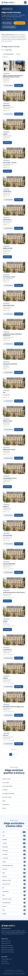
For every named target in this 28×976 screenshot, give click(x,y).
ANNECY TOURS (7, 421)
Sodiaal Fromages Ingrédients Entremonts (12, 334)
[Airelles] (14, 124)
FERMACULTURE (7, 248)
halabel (5, 678)
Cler (4, 392)
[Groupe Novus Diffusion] (14, 354)
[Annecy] (14, 611)
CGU (14, 970)
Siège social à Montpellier (7, 949)
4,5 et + (5, 57)
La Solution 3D (7, 649)
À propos (18, 971)
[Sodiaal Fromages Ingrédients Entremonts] (14, 324)
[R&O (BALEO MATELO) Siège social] (14, 697)
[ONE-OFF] (14, 725)
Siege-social (9, 2)
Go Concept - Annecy (9, 162)
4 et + (19, 54)
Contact (22, 971)
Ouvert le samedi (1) (10, 27)
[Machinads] (14, 95)
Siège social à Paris (6, 941)
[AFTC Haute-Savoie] (14, 267)
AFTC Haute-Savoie (9, 277)
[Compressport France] (14, 468)
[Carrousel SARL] (14, 525)
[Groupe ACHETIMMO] (14, 554)
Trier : (3, 50)
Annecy (5, 621)
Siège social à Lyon (6, 943)
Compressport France (9, 478)
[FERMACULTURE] (14, 238)
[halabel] (14, 668)
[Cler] (14, 382)
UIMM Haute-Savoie (9, 449)
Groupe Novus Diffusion (10, 364)
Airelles (5, 134)
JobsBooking (7, 191)
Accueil (3, 19)
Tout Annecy (8, 23)
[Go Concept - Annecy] (14, 153)
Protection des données (9, 971)
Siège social (9, 19)
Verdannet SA (7, 220)
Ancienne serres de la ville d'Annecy (14, 592)
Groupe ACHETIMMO (9, 564)
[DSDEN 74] (14, 497)
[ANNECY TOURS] (14, 411)
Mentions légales (9, 970)
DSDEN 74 (6, 507)
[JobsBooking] (14, 181)
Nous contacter (5, 963)
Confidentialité (19, 970)
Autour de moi (20, 23)
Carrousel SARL (7, 535)
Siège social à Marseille (7, 945)
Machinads (6, 105)
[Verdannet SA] (14, 210)
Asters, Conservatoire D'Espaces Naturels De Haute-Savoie (13, 76)
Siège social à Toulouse (7, 947)
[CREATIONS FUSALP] (14, 295)
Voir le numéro (9, 85)
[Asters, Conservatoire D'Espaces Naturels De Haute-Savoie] (14, 66)
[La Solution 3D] (14, 640)
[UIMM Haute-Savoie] (14, 440)
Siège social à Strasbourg (7, 952)
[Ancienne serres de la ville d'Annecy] (14, 582)
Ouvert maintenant (8, 54)
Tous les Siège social (6, 959)
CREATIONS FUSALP (8, 305)
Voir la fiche (18, 85)
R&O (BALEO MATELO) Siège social (13, 707)
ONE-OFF (6, 735)
